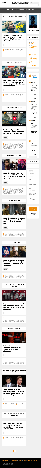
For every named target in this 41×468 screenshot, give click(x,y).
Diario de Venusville (19, 94)
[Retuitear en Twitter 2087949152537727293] (34, 97)
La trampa (5, 235)
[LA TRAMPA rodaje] (14, 209)
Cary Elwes (12, 439)
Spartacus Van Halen (19, 49)
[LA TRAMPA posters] (14, 337)
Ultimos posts (31, 171)
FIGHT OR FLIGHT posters (14, 62)
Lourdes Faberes (21, 441)
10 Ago (32, 104)
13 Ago (32, 85)
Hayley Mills (16, 234)
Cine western (28, 460)
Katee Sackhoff (6, 54)
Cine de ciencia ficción (34, 460)
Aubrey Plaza (7, 439)
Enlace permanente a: (21, 50)
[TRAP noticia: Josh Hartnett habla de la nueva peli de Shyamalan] (14, 381)
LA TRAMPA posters (14, 328)
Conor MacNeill (16, 439)
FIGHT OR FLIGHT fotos (14, 155)
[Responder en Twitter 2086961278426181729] (32, 135)
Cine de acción (4, 460)
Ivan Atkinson (18, 440)
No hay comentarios (8, 50)
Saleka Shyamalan (19, 235)
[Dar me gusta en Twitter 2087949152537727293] (32, 98)
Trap (23, 235)
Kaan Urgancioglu (15, 441)
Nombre (30, 42)
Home (12, 11)
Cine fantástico (20, 460)
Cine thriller (24, 460)
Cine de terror (9, 460)
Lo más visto (31, 175)
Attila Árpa (11, 51)
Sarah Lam (14, 55)
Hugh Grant (13, 440)
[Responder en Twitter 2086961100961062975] (32, 153)
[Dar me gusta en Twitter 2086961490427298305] (32, 117)
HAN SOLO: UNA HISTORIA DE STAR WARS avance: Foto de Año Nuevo (33, 48)
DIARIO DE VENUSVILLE (33, 83)
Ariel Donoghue (11, 234)
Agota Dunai (7, 51)
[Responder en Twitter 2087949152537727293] (32, 97)
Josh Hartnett (9, 53)
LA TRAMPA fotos (14, 242)
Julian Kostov (20, 53)
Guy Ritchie (9, 440)
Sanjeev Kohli (9, 55)
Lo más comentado (32, 173)
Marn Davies (5, 442)
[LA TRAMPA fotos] (14, 251)
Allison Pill (6, 234)
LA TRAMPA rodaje (14, 200)
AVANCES (6, 94)
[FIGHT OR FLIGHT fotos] (14, 164)
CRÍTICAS (6, 49)
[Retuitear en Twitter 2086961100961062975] (34, 153)
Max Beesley (10, 442)
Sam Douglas (10, 444)
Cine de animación (14, 460)
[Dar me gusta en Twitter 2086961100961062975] (32, 154)
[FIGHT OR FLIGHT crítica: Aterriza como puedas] (14, 27)
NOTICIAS (6, 403)
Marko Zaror (11, 54)
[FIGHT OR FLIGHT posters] (14, 72)
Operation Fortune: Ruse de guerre (12, 443)
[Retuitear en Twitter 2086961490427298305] (34, 116)
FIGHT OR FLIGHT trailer (14, 107)
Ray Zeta (17, 317)
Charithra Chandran (17, 51)
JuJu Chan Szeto (15, 53)
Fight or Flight (9, 52)
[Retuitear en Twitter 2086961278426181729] (34, 135)
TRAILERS (6, 142)
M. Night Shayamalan (11, 235)
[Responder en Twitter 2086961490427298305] (32, 116)
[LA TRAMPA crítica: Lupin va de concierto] (14, 295)
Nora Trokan (16, 54)
